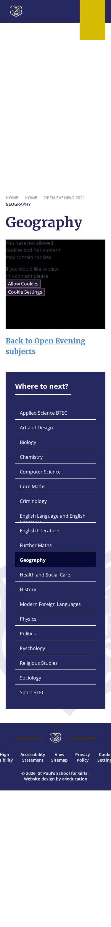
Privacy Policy (82, 757)
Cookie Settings (25, 292)
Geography (18, 204)
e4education (74, 779)
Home (12, 197)
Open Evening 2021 (64, 197)
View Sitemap (59, 757)
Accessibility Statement (32, 757)
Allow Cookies (23, 283)
